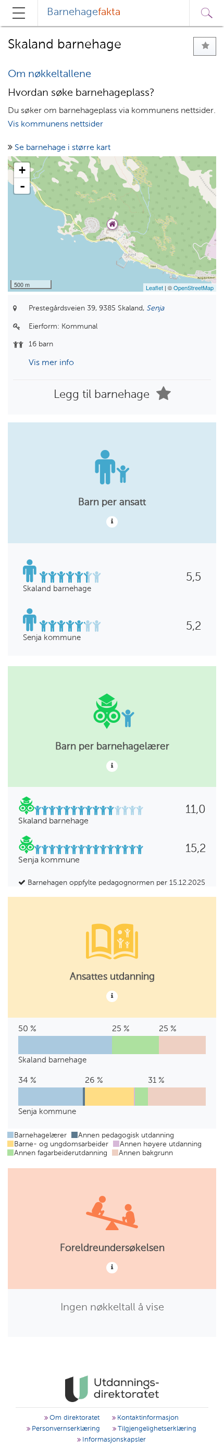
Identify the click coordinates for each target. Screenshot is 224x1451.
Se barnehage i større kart (62, 148)
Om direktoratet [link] (73, 1418)
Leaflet (154, 287)
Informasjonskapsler (113, 1439)
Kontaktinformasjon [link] (147, 1418)
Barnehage (83, 12)
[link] (112, 1389)
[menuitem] (84, 13)
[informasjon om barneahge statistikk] (112, 522)
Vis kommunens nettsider (55, 124)
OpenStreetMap (193, 287)
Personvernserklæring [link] (65, 1428)
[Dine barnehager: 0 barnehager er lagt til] (204, 46)
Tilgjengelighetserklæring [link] (156, 1428)
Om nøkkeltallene (49, 74)
